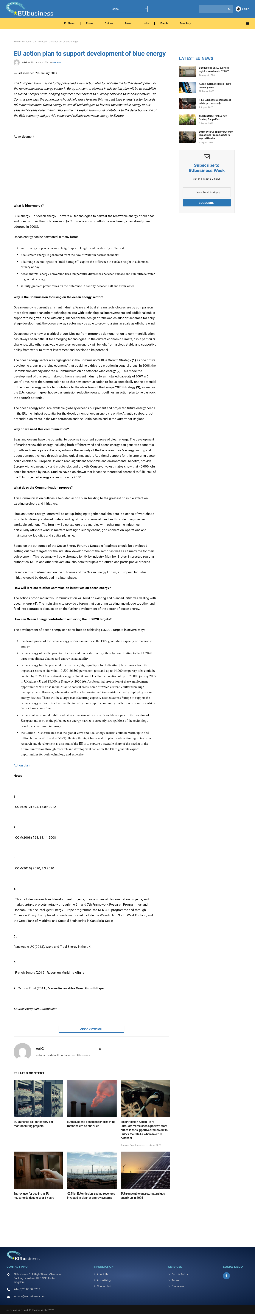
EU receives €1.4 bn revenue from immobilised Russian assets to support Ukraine (216, 135)
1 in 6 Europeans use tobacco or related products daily (215, 101)
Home (17, 41)
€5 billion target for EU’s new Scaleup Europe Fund (213, 118)
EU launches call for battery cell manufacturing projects (33, 1124)
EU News (69, 23)
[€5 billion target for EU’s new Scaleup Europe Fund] (189, 119)
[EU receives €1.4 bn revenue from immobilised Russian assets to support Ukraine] (189, 137)
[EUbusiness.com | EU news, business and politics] (30, 9)
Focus (89, 23)
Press (128, 23)
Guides (109, 23)
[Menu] (247, 23)
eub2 (24, 62)
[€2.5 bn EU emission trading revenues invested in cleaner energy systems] (92, 1170)
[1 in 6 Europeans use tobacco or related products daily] (189, 103)
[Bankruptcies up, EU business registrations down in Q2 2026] (189, 71)
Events (164, 23)
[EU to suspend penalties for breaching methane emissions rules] (92, 1098)
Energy (56, 62)
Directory (185, 23)
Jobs (146, 23)
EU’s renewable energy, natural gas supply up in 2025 (143, 1195)
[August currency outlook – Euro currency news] (189, 87)
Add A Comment (91, 1028)
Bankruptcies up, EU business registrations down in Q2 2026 (214, 69)
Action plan (21, 765)
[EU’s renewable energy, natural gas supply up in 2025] (145, 1170)
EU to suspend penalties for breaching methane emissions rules (91, 1124)
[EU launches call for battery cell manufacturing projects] (38, 1098)
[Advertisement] (42, 162)
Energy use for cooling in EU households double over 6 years (34, 1195)
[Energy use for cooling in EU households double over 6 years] (38, 1170)
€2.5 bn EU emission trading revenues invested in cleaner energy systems (91, 1195)
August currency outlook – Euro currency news (215, 85)
